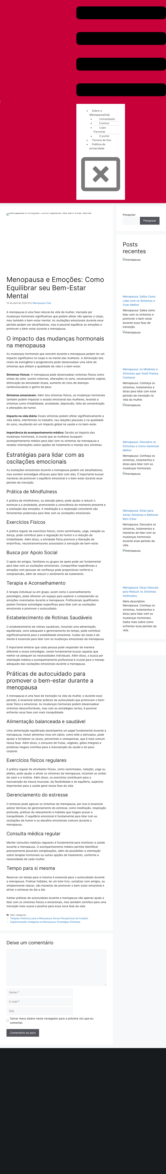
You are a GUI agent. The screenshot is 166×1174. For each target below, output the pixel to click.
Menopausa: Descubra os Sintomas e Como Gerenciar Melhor (141, 446)
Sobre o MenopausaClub (99, 113)
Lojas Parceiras (100, 129)
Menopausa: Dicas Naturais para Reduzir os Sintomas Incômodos (141, 591)
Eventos (104, 123)
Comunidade (107, 119)
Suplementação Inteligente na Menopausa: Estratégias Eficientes (45, 921)
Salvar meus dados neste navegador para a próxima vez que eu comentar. (51, 1020)
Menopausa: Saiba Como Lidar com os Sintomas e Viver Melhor (139, 300)
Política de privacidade (97, 146)
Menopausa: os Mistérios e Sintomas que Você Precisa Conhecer (140, 373)
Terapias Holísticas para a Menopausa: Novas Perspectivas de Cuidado (49, 918)
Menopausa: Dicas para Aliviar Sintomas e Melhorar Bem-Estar (140, 515)
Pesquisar (129, 214)
